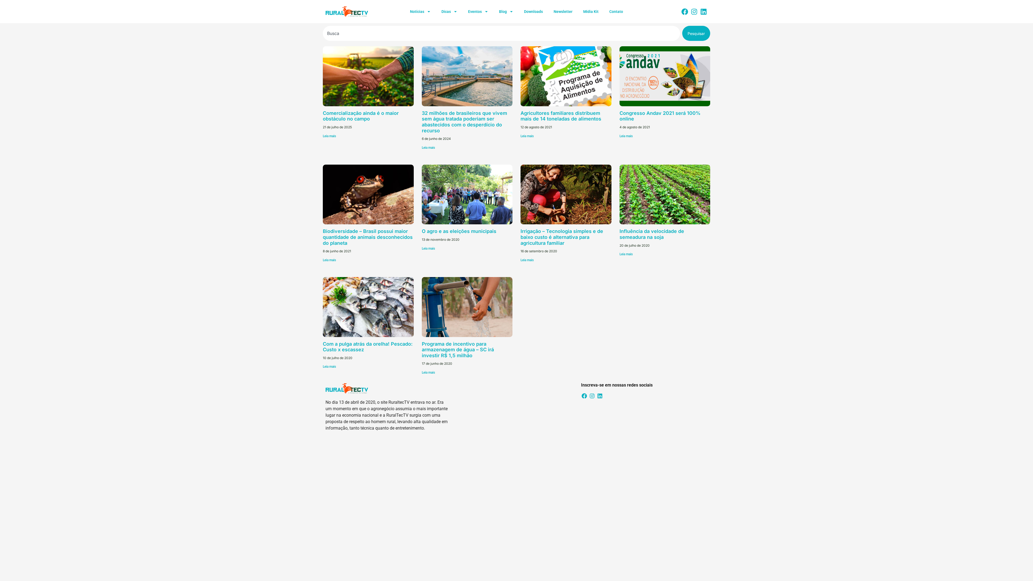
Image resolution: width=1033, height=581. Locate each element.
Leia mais (329, 136)
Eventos (475, 11)
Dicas (446, 11)
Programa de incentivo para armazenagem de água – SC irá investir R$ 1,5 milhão (458, 349)
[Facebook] (685, 12)
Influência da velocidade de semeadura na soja (652, 234)
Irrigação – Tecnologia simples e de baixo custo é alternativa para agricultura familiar (562, 237)
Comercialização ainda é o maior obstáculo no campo (361, 116)
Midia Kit (591, 11)
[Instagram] (694, 12)
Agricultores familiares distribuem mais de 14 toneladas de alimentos (561, 116)
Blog (503, 11)
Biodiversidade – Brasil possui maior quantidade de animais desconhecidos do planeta (368, 237)
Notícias (417, 11)
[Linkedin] (703, 12)
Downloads (533, 11)
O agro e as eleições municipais (459, 231)
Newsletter (563, 11)
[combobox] (501, 33)
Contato (616, 11)
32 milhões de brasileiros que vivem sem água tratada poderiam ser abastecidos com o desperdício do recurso (464, 121)
